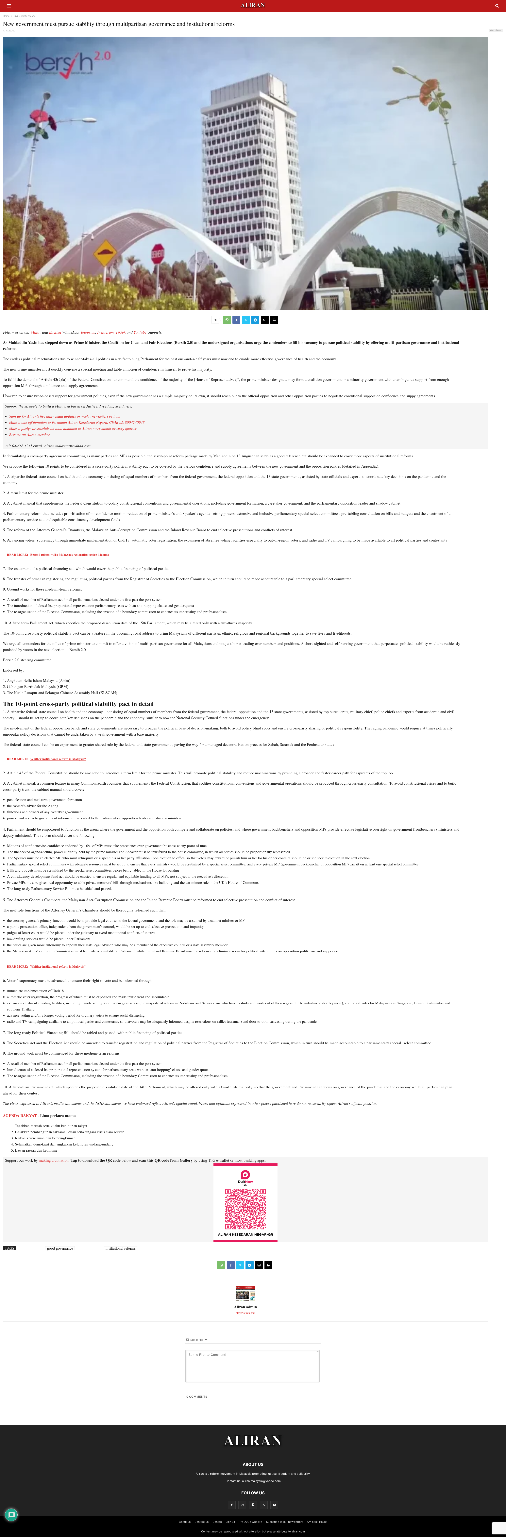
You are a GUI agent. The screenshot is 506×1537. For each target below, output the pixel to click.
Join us (230, 1521)
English (55, 332)
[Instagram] (242, 1505)
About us (185, 1521)
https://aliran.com (245, 1313)
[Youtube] (274, 1505)
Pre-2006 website (250, 1521)
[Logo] (253, 1452)
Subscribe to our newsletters (284, 1521)
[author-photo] (245, 1300)
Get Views (495, 30)
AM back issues (317, 1521)
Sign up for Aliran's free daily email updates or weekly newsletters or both (64, 416)
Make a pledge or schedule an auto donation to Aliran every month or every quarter (72, 428)
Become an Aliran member (29, 434)
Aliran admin (245, 1307)
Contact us (201, 1521)
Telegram (87, 332)
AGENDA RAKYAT (20, 1115)
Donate (217, 1521)
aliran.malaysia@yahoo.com (261, 1481)
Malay (36, 332)
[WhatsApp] (227, 320)
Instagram (105, 332)
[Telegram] (255, 320)
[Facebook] (236, 320)
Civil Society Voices (24, 15)
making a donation (54, 1160)
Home (6, 15)
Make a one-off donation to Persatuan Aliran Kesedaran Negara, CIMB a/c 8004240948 (77, 422)
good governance (60, 1248)
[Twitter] (246, 320)
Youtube (140, 332)
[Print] (274, 320)
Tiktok (121, 332)
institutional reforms (121, 1248)
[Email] (265, 320)
